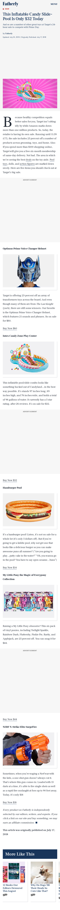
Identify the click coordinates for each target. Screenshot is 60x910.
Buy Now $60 (10, 328)
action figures (27, 163)
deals (29, 159)
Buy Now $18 (10, 802)
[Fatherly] (10, 4)
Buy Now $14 (10, 567)
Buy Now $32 (10, 480)
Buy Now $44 (10, 719)
